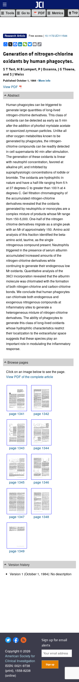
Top (74, 12)
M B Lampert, (27, 69)
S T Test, (10, 69)
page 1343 (17, 448)
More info (44, 80)
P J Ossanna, (48, 69)
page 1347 (17, 516)
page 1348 (41, 516)
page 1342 (41, 413)
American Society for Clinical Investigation (20, 658)
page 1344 (41, 448)
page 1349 (17, 551)
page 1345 (17, 482)
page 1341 (17, 413)
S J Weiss (17, 74)
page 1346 (41, 482)
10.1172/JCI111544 (56, 36)
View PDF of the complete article (29, 376)
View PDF (11, 86)
